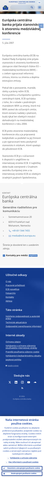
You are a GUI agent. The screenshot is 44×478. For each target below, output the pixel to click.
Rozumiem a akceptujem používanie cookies (23, 468)
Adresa (9, 301)
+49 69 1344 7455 (21, 231)
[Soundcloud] (35, 382)
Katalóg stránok (13, 366)
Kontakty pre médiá (17, 255)
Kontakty (10, 297)
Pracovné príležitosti (15, 286)
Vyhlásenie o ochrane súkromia (23, 458)
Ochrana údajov (13, 342)
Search (32, 7)
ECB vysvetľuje (12, 289)
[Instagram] (22, 382)
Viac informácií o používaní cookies (23, 462)
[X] (9, 382)
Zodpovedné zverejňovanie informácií (23, 327)
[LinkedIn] (16, 382)
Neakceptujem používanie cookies (23, 473)
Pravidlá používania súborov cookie (22, 352)
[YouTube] (28, 382)
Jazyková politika (13, 360)
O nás (8, 282)
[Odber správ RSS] (22, 388)
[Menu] (39, 7)
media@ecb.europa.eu (23, 236)
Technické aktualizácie (16, 323)
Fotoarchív (11, 293)
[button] (39, 2)
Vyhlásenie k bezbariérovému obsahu (23, 356)
